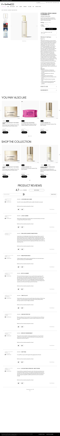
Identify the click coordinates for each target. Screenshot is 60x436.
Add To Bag (5, 132)
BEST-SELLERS (12, 6)
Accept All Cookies (49, 434)
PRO (33, 6)
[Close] (58, 434)
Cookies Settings (42, 434)
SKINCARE (24, 6)
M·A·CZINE (29, 6)
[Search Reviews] (24, 194)
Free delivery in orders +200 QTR (7, 0)
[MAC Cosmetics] (8, 4)
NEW (8, 6)
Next (30, 390)
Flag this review (52, 209)
